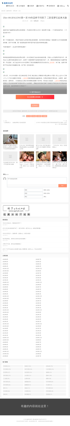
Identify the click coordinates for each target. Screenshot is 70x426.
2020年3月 (38, 347)
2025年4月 (5, 277)
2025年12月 (6, 268)
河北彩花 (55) (49, 394)
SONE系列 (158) (7, 369)
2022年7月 (38, 314)
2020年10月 (6, 340)
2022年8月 (5, 314)
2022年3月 (38, 319)
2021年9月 (38, 326)
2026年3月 (38, 264)
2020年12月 (6, 337)
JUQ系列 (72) (49, 384)
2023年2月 (5, 307)
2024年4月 (5, 291)
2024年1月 (38, 294)
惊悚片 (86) (48, 378)
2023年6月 (5, 303)
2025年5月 (38, 275)
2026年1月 (38, 266)
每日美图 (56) (28, 394)
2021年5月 (38, 330)
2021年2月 (5, 335)
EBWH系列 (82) (6, 384)
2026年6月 (5, 261)
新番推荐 (51, 6)
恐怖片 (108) (49, 375)
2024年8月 (5, 287)
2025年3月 (38, 277)
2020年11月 (39, 337)
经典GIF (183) (28, 366)
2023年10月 (6, 298)
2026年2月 (5, 266)
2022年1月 (38, 321)
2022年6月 (5, 317)
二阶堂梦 (51, 62)
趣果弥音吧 (7, 3)
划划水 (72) (27, 388)
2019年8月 (5, 356)
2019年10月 (6, 353)
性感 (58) (5, 394)
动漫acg (62, 6)
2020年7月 (38, 342)
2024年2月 (5, 294)
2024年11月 (39, 282)
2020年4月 (5, 347)
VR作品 (33, 116)
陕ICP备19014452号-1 (42, 419)
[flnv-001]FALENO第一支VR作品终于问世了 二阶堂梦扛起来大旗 (35, 17)
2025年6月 (5, 275)
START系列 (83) (49, 381)
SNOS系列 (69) (49, 388)
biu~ (62, 185)
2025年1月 (38, 280)
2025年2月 (5, 280)
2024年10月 (6, 284)
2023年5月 (38, 303)
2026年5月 (38, 261)
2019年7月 (38, 356)
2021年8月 (5, 328)
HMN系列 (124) (28, 372)
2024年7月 (38, 287)
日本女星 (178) (49, 366)
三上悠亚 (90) (6, 378)
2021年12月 (6, 323)
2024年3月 (38, 291)
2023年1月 (38, 307)
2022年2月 (5, 321)
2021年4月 (5, 333)
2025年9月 (38, 271)
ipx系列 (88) (27, 378)
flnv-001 (28, 116)
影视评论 (41, 6)
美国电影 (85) (28, 381)
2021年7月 (38, 328)
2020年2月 (5, 349)
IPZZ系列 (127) (6, 372)
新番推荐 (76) (28, 384)
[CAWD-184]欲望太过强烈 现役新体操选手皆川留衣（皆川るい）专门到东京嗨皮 (51, 123)
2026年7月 (38, 259)
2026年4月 (5, 264)
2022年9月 (38, 312)
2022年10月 (6, 312)
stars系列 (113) (28, 375)
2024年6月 (5, 289)
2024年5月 (38, 289)
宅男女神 (15, 10)
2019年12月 (6, 351)
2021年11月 (39, 323)
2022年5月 (38, 317)
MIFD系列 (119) (6, 375)
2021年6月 (5, 330)
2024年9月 (38, 284)
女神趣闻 (21, 6)
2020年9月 (38, 340)
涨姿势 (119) (49, 372)
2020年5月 (38, 344)
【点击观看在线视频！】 (35, 97)
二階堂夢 (44, 116)
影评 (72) (5, 388)
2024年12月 (6, 282)
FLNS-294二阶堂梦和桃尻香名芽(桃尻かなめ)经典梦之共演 (27, 147)
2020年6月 (5, 344)
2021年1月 (38, 335)
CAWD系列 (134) (50, 369)
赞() (35, 105)
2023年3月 (38, 305)
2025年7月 (38, 273)
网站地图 (35, 419)
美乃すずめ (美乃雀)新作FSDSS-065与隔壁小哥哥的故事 (43, 147)
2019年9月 (38, 353)
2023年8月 (5, 300)
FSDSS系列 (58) (49, 391)
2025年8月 (5, 273)
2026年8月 (5, 259)
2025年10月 (6, 271)
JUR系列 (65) (28, 391)
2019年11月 (39, 351)
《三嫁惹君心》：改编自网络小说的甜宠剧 (14, 122)
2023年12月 (6, 296)
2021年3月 (38, 333)
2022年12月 (6, 310)
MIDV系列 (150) (28, 369)
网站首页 (11, 6)
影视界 (31, 6)
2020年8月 (5, 342)
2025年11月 (39, 268)
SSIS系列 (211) (6, 366)
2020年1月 (38, 349)
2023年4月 (5, 305)
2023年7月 (38, 300)
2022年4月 (5, 319)
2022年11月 (39, 310)
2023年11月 (39, 296)
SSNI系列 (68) (6, 391)
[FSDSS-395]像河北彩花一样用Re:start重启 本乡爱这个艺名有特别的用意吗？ (10, 147)
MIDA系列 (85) (6, 381)
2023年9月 (38, 298)
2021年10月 (6, 326)
